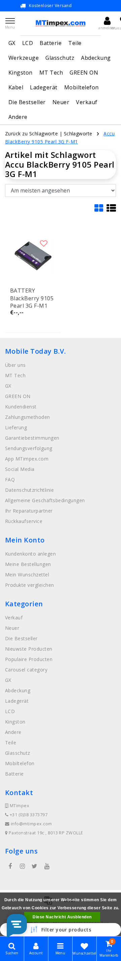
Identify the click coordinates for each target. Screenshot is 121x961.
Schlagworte (78, 133)
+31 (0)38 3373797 (27, 815)
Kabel (15, 87)
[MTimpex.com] (60, 23)
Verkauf (86, 102)
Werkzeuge (23, 57)
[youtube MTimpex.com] (47, 866)
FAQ (10, 479)
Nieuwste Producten (28, 649)
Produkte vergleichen (29, 585)
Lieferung (16, 427)
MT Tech (51, 72)
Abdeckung (96, 57)
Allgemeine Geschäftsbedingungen (45, 500)
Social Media (20, 469)
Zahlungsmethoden (27, 417)
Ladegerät (43, 87)
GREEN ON (84, 72)
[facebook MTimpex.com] (10, 866)
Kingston (20, 72)
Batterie (51, 43)
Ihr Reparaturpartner (29, 511)
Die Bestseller (27, 102)
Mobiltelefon (81, 87)
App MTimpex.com (26, 458)
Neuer (60, 102)
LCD (27, 43)
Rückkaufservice (23, 521)
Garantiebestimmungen (32, 438)
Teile (74, 43)
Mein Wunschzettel (27, 574)
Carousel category (26, 669)
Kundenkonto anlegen (30, 554)
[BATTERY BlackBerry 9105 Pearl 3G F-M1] (32, 255)
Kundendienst (21, 406)
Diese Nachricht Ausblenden (62, 917)
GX (11, 43)
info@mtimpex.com (31, 824)
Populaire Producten (28, 659)
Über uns (15, 365)
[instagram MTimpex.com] (22, 866)
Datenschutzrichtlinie (29, 490)
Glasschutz (59, 57)
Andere (18, 117)
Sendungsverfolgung (28, 448)
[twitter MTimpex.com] (35, 866)
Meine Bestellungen (28, 564)
